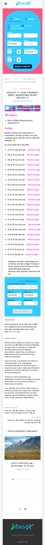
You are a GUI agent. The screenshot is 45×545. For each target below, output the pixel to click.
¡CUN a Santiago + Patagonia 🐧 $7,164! (22, 464)
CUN (15, 79)
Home (7, 79)
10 (32, 479)
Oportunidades (25, 88)
